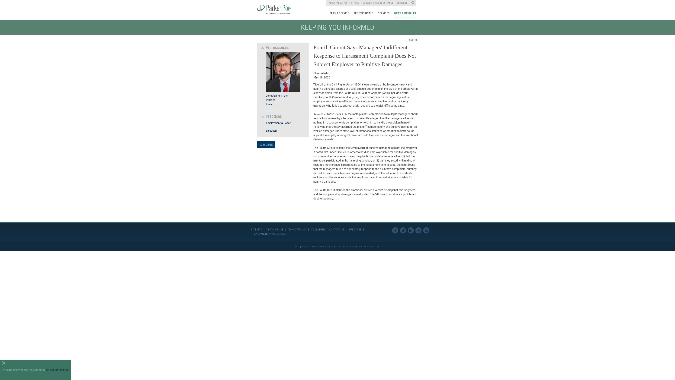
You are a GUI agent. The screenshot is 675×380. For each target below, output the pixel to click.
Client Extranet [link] (384, 3)
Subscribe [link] (402, 3)
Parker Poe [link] (276, 9)
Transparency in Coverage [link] (268, 233)
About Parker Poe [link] (338, 3)
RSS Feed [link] (426, 230)
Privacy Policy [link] (297, 229)
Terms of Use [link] (274, 229)
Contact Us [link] (336, 229)
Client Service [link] (339, 13)
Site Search (413, 3)
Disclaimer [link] (318, 229)
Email (269, 104)
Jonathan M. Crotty (277, 95)
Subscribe (266, 144)
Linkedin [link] (411, 230)
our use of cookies (57, 370)
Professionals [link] (363, 13)
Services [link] (384, 13)
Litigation (271, 130)
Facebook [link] (395, 230)
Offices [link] (355, 3)
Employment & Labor (278, 123)
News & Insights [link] (405, 13)
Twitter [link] (403, 230)
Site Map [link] (256, 229)
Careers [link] (367, 3)
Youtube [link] (418, 230)
